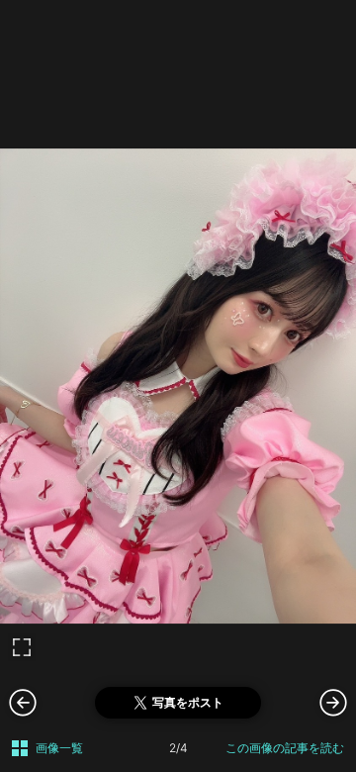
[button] (333, 701)
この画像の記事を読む (284, 747)
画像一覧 (59, 747)
